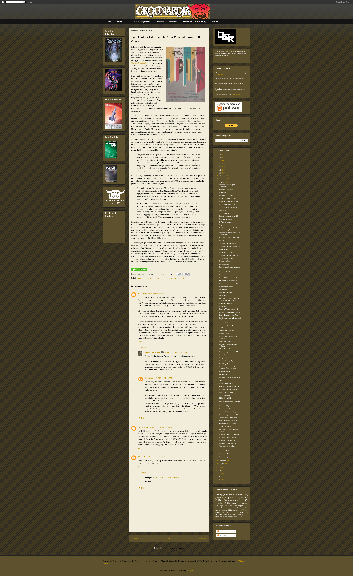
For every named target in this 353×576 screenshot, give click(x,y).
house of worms (221, 507)
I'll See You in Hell (225, 398)
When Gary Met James (226, 189)
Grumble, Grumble (225, 272)
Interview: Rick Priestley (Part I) (229, 312)
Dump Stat (222, 306)
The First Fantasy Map (226, 361)
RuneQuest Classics (225, 341)
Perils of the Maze (225, 261)
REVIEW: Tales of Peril (226, 303)
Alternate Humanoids (226, 286)
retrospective (235, 494)
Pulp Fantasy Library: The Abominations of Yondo (228, 367)
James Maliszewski (152, 352)
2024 (219, 160)
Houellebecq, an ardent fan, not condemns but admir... (230, 90)
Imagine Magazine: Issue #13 (228, 415)
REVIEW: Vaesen (224, 371)
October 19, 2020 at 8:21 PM (162, 456)
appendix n (141, 278)
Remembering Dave (225, 457)
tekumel (245, 503)
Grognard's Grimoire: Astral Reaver (228, 345)
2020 (219, 173)
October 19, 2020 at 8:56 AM (160, 427)
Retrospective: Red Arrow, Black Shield (229, 402)
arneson (230, 512)
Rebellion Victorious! (226, 252)
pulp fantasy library (170, 278)
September (223, 460)
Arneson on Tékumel (225, 454)
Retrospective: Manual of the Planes (228, 337)
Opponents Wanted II (226, 426)
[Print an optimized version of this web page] (139, 270)
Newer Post (136, 538)
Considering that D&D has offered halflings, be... (231, 83)
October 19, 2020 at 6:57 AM (176, 352)
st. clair (181, 278)
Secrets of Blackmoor (226, 451)
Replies (143, 347)
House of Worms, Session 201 (228, 420)
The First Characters (225, 292)
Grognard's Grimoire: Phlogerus (229, 246)
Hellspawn (222, 192)
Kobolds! (222, 275)
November (223, 179)
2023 (219, 164)
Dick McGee (143, 427)
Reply (140, 341)
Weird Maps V (223, 364)
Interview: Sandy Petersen (227, 443)
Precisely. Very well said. (223, 94)
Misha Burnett (144, 456)
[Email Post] (171, 274)
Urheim (215, 21)
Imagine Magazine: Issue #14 (228, 352)
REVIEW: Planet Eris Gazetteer (229, 434)
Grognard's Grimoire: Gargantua (229, 323)
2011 (219, 470)
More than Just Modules (226, 330)
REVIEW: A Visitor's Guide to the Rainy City (230, 233)
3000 (220, 380)
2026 (219, 154)
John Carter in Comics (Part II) (229, 386)
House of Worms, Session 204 (228, 201)
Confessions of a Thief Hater (228, 418)
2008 (219, 480)
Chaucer (219, 60)
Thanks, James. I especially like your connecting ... (230, 73)
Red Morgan (223, 374)
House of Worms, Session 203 (228, 278)
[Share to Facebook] (185, 274)
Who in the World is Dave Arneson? (227, 447)
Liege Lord (222, 210)
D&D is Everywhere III (226, 349)
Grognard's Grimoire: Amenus (228, 255)
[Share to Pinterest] (188, 274)
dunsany (150, 278)
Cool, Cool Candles (225, 409)
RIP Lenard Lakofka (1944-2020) (230, 237)
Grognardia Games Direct (166, 21)
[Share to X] (183, 274)
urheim (242, 516)
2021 (219, 170)
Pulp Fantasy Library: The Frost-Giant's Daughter (229, 229)
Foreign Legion (224, 358)
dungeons (229, 514)
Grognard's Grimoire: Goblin (228, 389)
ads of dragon (221, 510)
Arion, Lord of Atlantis (226, 258)
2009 (219, 477)
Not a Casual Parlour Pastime (228, 207)
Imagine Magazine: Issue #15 (228, 284)
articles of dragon (236, 505)
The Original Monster (226, 392)
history (218, 494)
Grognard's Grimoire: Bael (227, 243)
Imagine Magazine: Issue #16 (228, 216)
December (223, 176)
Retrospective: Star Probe (227, 204)
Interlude (222, 240)
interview (236, 510)
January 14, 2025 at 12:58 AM (167, 477)
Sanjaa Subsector (224, 395)
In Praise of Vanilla (225, 222)
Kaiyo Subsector (224, 264)
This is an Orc (223, 249)
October (222, 182)
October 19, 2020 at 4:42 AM (152, 293)
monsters (157, 278)
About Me (121, 21)
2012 (219, 467)
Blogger (190, 570)
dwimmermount (232, 500)
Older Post (202, 538)
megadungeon (238, 507)
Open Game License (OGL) (194, 21)
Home (108, 21)
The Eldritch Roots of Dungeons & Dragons (230, 319)
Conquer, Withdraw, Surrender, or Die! (230, 326)
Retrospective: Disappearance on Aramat (229, 268)
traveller (219, 503)
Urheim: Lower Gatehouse (227, 198)
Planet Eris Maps (224, 406)
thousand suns (232, 516)
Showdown (222, 295)
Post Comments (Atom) (174, 548)
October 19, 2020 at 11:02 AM (160, 378)
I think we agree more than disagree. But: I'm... (230, 78)
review (233, 503)
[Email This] (177, 274)
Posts (220, 531)
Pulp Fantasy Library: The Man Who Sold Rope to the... (229, 299)
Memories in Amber (225, 219)
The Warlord (223, 355)
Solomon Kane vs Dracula (227, 423)
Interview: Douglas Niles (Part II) (229, 377)
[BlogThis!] (180, 274)
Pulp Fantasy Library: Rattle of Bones (229, 430)
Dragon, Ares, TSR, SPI (226, 383)
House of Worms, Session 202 (228, 309)
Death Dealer (223, 289)
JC (139, 293)
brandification (219, 516)
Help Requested (224, 225)
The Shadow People (139, 63)
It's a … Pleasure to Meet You (228, 315)
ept (221, 505)
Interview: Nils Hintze (226, 195)
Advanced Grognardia (140, 21)
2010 (219, 474)
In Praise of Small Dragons (227, 437)
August (222, 463)
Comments (222, 535)
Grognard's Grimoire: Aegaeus (229, 412)
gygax (218, 497)
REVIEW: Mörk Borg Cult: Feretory (227, 185)
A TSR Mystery (224, 213)
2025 (219, 157)
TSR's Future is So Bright (227, 440)
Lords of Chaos (224, 333)
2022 (219, 167)
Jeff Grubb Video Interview (228, 281)
